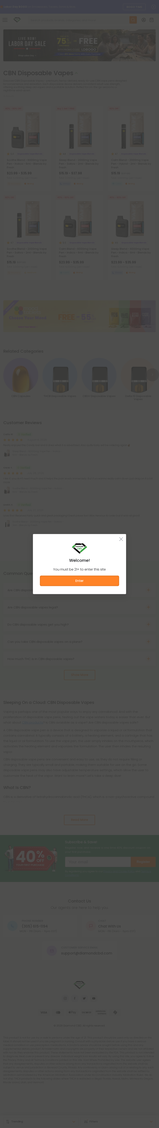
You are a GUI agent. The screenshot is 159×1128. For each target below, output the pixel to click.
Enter (79, 580)
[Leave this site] (121, 539)
